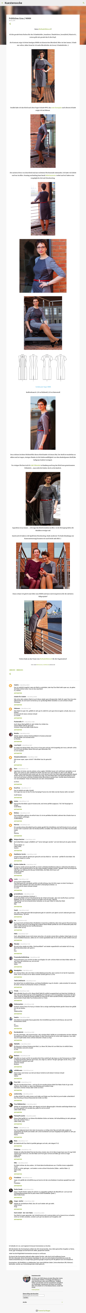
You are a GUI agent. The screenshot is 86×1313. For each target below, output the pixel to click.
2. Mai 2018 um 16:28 (23, 910)
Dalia (15, 933)
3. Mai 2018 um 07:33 (28, 1094)
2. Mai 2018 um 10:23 (24, 733)
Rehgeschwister (19, 839)
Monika (16, 733)
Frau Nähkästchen (20, 1104)
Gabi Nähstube (35, 465)
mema (16, 801)
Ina (15, 920)
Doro (15, 768)
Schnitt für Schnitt (20, 696)
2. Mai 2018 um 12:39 (24, 813)
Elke (15, 1163)
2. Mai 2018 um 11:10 (23, 768)
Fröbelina (17, 1149)
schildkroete (18, 1070)
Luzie (16, 879)
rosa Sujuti (17, 745)
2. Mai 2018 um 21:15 (26, 1082)
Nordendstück (18, 1032)
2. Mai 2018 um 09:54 (32, 696)
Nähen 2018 (20, 670)
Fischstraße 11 (19, 721)
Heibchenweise (51, 175)
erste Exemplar (56, 107)
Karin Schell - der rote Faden (23, 1213)
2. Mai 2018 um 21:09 (25, 1055)
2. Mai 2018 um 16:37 (22, 920)
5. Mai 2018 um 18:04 (29, 1201)
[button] (10, 24)
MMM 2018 (12, 670)
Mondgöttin (18, 970)
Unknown (17, 708)
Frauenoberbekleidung (21, 957)
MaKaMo (17, 1044)
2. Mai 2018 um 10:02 (26, 708)
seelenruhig (18, 1094)
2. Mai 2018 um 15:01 (23, 879)
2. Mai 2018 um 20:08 (24, 1017)
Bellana (16, 813)
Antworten (18, 693)
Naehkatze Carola (20, 854)
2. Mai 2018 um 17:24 (25, 944)
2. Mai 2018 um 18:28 (24, 991)
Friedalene (17, 1177)
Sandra (16, 685)
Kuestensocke (13, 2)
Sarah (16, 910)
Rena (15, 1141)
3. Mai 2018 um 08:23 (31, 1104)
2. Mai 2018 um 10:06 (29, 721)
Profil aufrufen (35, 1289)
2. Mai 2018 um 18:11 (27, 970)
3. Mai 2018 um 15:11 (23, 1140)
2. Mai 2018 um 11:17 (26, 788)
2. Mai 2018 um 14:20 (31, 854)
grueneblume (18, 894)
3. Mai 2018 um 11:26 (24, 1127)
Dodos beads (18, 1189)
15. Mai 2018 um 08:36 (38, 1212)
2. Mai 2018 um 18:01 (35, 957)
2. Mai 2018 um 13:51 (25, 824)
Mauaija (16, 944)
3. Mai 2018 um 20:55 (22, 1162)
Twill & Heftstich (19, 980)
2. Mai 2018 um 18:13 (31, 980)
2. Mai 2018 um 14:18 (30, 839)
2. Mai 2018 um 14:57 (31, 864)
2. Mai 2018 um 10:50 (32, 757)
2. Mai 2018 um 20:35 (25, 1044)
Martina (16, 824)
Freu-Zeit (17, 1082)
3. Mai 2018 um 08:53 (31, 1115)
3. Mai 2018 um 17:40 (26, 1149)
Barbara (16, 1055)
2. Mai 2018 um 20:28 (29, 1032)
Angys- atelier (18, 1201)
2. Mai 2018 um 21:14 (28, 1070)
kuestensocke (36, 1275)
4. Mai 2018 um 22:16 (28, 1189)
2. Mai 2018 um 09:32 (24, 685)
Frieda (16, 991)
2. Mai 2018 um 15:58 (29, 894)
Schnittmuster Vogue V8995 (43, 387)
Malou (16, 1127)
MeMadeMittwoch (45, 29)
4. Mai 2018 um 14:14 (27, 1177)
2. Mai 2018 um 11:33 (24, 801)
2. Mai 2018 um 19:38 (29, 1004)
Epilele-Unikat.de (19, 864)
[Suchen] (25, 3)
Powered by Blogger (44, 1310)
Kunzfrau (17, 788)
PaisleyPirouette (19, 1116)
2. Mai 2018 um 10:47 (27, 745)
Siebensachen (18, 1004)
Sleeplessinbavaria (20, 757)
